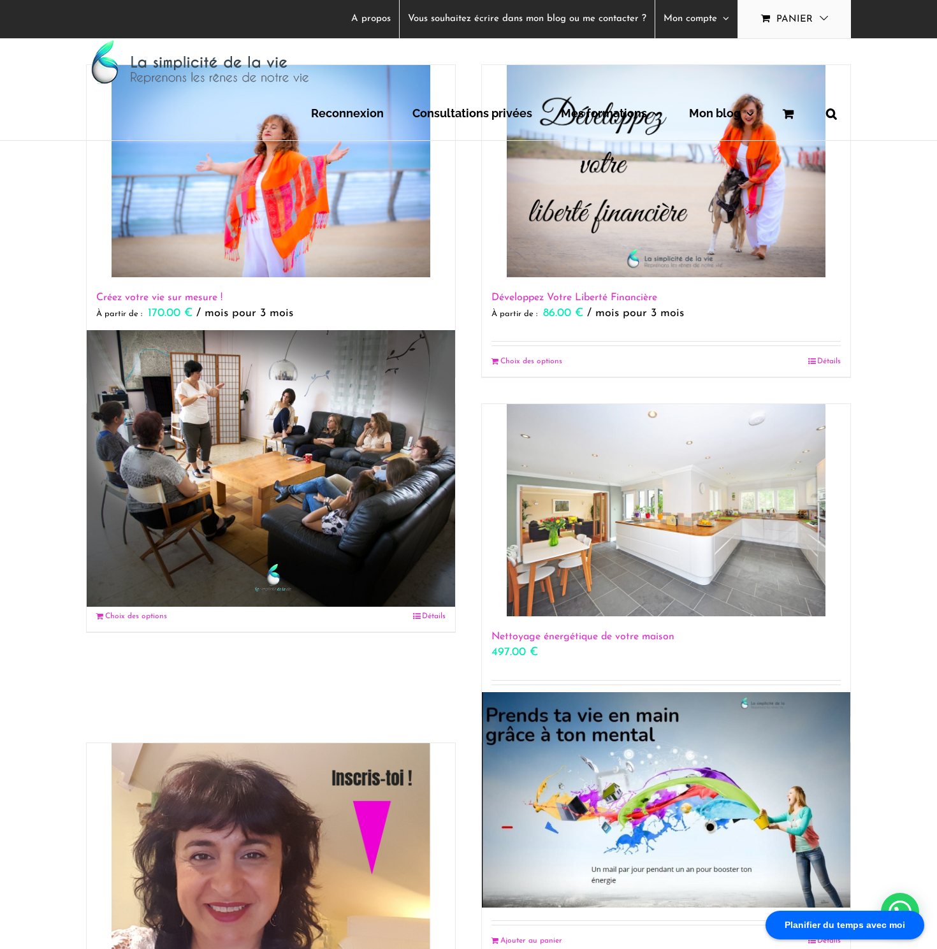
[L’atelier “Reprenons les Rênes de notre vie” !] (271, 468)
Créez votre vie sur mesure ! (159, 298)
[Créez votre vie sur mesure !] (271, 171)
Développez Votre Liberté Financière (574, 298)
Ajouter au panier (531, 941)
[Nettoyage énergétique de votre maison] (666, 510)
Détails (829, 361)
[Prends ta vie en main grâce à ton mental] (666, 800)
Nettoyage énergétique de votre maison (582, 637)
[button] (831, 113)
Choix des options (531, 361)
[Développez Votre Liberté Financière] (666, 171)
